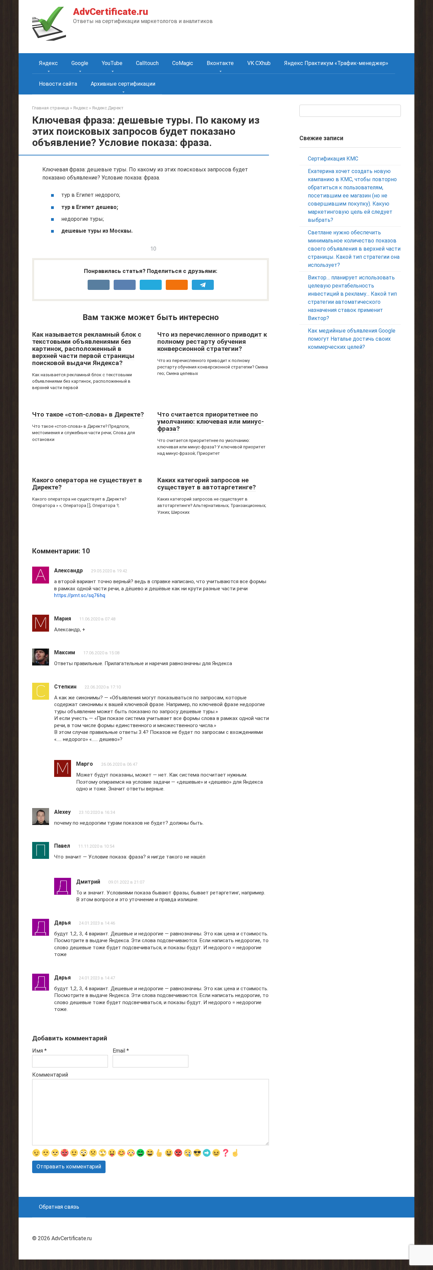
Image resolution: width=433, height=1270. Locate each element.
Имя (39, 1050)
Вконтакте (220, 63)
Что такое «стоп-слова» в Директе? (88, 414)
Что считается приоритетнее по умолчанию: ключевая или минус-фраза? (210, 421)
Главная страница (50, 107)
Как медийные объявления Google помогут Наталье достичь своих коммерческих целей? (351, 338)
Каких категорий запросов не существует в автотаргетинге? (206, 483)
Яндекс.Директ (107, 107)
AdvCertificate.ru (110, 11)
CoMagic (182, 63)
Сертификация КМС (333, 158)
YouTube (112, 63)
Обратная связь (59, 1207)
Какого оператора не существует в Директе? (87, 483)
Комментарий (50, 1075)
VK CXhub (259, 63)
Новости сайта (58, 84)
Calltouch (147, 63)
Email (121, 1050)
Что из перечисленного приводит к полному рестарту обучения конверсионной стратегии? (212, 342)
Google (79, 63)
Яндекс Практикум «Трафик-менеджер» (336, 63)
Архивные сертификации (123, 84)
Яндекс (48, 63)
